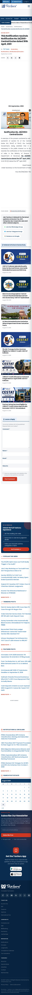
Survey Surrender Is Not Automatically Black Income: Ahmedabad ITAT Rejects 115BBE (15, 623)
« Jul (2, 808)
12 (11, 794)
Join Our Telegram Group (14, 231)
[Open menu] (29, 6)
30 (29, 801)
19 (11, 798)
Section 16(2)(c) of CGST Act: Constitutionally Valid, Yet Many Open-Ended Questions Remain (15, 577)
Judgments (4, 948)
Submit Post (17, 1)
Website (5, 466)
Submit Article (5, 964)
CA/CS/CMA (4, 934)
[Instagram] (20, 895)
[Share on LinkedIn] (11, 57)
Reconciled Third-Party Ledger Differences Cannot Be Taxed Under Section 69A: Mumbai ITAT (13, 631)
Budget (16, 18)
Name (5, 451)
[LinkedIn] (16, 895)
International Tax (6, 915)
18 (7, 798)
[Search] (30, 18)
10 (3, 794)
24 (3, 801)
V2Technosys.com (6, 981)
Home (2, 18)
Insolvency (4, 931)
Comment (6, 429)
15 (24, 794)
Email (5, 458)
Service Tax (24, 18)
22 (24, 798)
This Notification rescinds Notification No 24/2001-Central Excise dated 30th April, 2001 (14, 39)
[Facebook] (3, 895)
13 (16, 794)
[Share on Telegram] (19, 57)
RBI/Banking (4, 928)
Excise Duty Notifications (18, 211)
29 (24, 801)
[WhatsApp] (24, 895)
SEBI (2, 926)
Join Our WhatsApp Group (14, 227)
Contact (3, 970)
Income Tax (9, 18)
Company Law (5, 923)
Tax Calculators (5, 953)
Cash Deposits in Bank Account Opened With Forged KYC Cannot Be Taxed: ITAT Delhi (15, 688)
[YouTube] (11, 895)
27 (16, 801)
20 (16, 798)
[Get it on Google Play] (16, 869)
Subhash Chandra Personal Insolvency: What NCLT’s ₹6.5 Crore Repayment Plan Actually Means (15, 679)
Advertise (4, 967)
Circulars (3, 945)
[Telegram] (29, 895)
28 (20, 801)
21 (20, 798)
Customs (3, 909)
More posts (5, 597)
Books (7, 1)
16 (28, 794)
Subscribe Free (8, 835)
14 (20, 794)
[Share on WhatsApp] (15, 57)
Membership (4, 973)
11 (7, 794)
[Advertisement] (16, 85)
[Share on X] (7, 57)
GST (2, 906)
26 (12, 801)
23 (29, 798)
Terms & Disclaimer (15, 984)
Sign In (27, 1)
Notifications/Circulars (17, 51)
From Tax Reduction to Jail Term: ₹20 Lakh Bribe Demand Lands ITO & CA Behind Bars (16, 663)
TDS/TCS (3, 912)
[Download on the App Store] (16, 874)
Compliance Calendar (7, 950)
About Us (3, 961)
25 (7, 801)
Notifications (18, 26)
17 (3, 798)
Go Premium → (16, 549)
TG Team (6, 49)
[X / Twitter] (7, 895)
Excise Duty (9, 26)
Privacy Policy (4, 984)
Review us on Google (12, 236)
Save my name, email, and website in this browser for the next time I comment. (15, 474)
